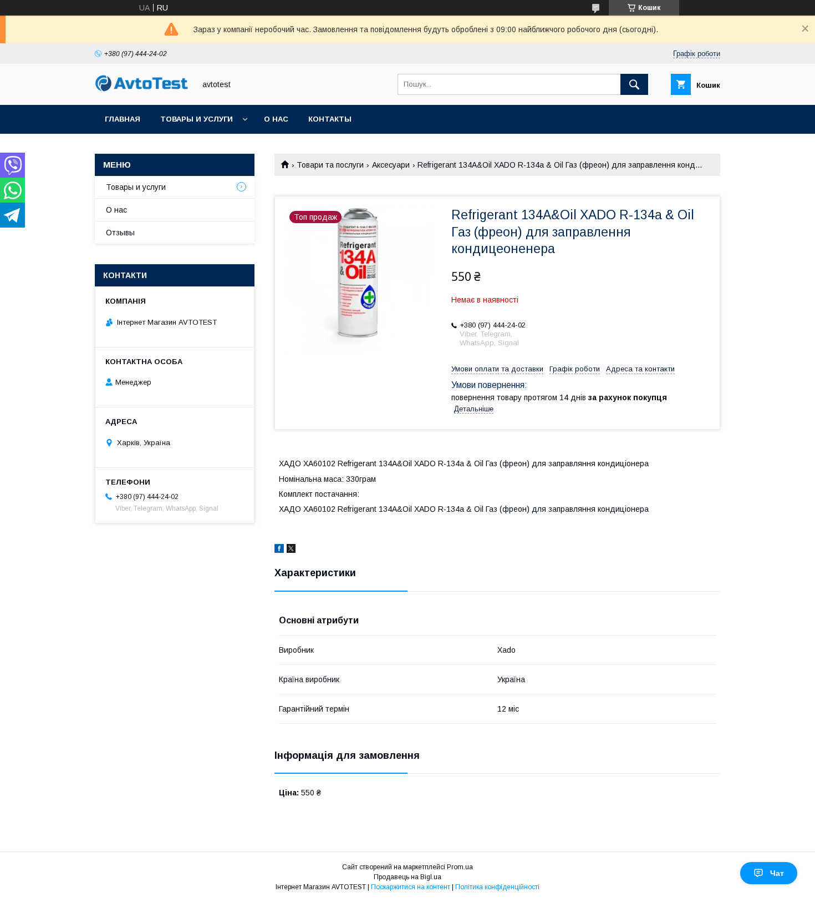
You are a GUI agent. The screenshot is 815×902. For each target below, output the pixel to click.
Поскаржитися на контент (410, 887)
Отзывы (120, 232)
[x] (291, 550)
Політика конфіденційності (497, 887)
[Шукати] (634, 84)
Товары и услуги (196, 119)
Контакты (330, 119)
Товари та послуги (330, 164)
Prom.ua (460, 867)
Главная (122, 119)
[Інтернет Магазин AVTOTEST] (142, 89)
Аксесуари (391, 164)
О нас (276, 119)
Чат (777, 873)
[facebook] (279, 550)
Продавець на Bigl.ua (407, 877)
